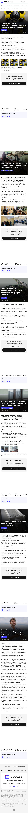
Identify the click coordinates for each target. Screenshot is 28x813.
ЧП (5, 5)
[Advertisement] (14, 95)
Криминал (16, 5)
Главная (3, 9)
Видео (2, 783)
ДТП (2, 5)
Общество (10, 5)
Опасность (22, 5)
